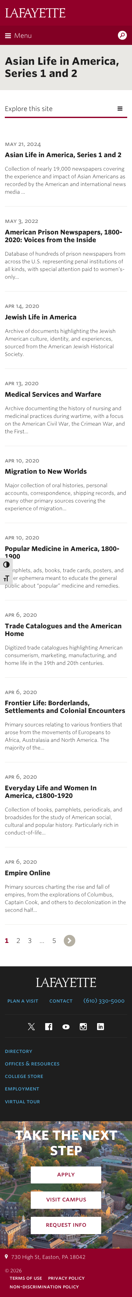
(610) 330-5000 (104, 1000)
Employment (22, 1088)
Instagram (83, 1026)
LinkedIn (100, 1026)
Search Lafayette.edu (122, 36)
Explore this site (29, 109)
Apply (66, 1174)
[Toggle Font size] (6, 578)
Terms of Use (26, 1278)
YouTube (66, 1026)
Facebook (48, 1026)
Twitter (31, 1026)
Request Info (66, 1224)
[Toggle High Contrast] (6, 564)
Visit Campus (66, 1199)
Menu (23, 35)
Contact (60, 1000)
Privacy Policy (66, 1278)
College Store (24, 1076)
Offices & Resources (32, 1063)
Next (69, 940)
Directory (18, 1051)
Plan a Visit (22, 1000)
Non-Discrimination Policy (44, 1287)
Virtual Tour (22, 1101)
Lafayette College (35, 14)
